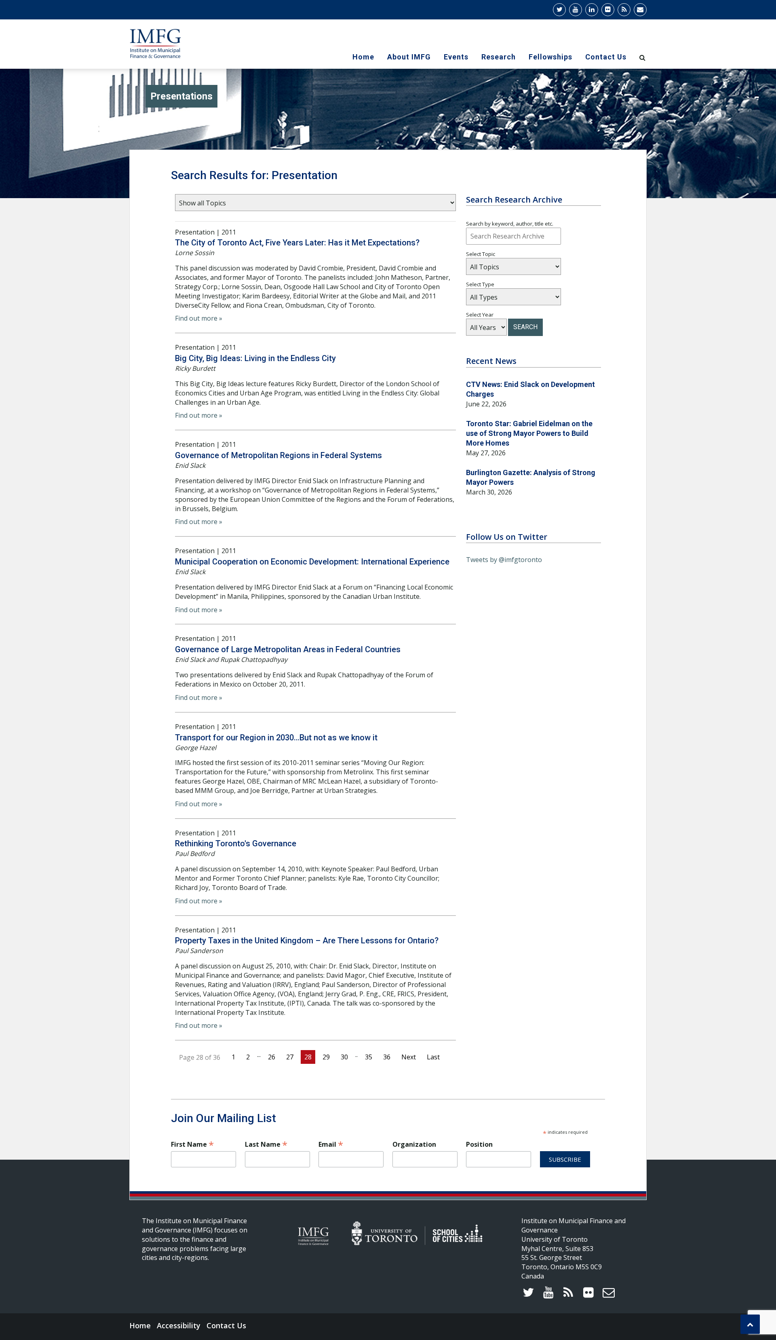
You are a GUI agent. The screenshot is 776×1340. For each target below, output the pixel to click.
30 (344, 1057)
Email (330, 1144)
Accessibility (178, 1325)
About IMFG (409, 57)
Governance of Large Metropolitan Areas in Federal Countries (288, 649)
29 (326, 1057)
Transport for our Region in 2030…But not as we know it (276, 737)
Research (498, 57)
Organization (414, 1144)
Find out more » (198, 318)
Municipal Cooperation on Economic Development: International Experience (312, 561)
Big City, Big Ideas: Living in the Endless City (255, 358)
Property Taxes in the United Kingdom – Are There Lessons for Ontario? (307, 940)
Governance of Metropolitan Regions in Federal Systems (278, 455)
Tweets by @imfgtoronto (504, 559)
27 (289, 1057)
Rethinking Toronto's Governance (235, 843)
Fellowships (550, 57)
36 (386, 1057)
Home (363, 57)
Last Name (266, 1144)
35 (368, 1057)
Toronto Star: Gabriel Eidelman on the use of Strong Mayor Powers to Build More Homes (529, 433)
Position (479, 1144)
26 (271, 1057)
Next (408, 1057)
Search (525, 327)
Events (456, 57)
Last (433, 1057)
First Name (192, 1144)
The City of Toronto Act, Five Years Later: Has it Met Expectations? (297, 242)
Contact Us (605, 57)
